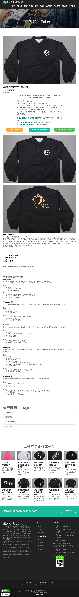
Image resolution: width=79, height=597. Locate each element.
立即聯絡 (6, 594)
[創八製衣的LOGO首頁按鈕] (13, 2)
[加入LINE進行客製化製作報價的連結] (5, 590)
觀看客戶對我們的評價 (39, 129)
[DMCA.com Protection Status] (39, 594)
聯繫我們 (72, 6)
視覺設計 (65, 6)
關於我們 (19, 6)
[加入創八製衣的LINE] (60, 562)
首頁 (13, 6)
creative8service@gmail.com (63, 543)
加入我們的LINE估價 (64, 129)
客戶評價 (57, 6)
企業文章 (49, 6)
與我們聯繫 (68, 511)
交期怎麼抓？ (8, 417)
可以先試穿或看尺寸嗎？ (11, 421)
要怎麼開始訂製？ (9, 412)
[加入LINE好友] (60, 557)
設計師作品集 (28, 6)
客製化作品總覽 (14, 129)
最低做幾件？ (8, 426)
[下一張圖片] (73, 60)
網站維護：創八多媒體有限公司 (39, 592)
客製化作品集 (39, 6)
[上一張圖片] (6, 60)
